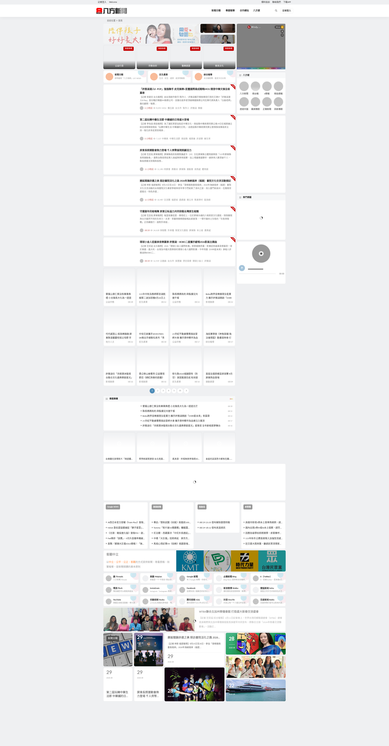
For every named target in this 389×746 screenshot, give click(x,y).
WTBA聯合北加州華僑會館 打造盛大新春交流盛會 (229, 611)
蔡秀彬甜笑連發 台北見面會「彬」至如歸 (154, 459)
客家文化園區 (181, 230)
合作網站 (244, 11)
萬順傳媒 (255, 109)
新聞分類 (216, 11)
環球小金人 (198, 261)
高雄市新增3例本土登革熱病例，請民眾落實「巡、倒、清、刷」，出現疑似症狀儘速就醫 (264, 522)
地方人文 (112, 213)
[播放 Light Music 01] (242, 268)
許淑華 (199, 139)
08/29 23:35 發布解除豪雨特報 (215, 522)
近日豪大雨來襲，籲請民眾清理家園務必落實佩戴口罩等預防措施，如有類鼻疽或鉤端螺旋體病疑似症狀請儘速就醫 (264, 544)
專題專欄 (113, 399)
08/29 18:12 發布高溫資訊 (212, 528)
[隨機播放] (271, 279)
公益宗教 (110, 302)
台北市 (178, 108)
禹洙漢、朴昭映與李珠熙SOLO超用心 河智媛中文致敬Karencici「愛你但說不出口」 (187, 459)
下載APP (287, 2)
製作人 (186, 108)
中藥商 (165, 139)
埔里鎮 (192, 139)
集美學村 (198, 200)
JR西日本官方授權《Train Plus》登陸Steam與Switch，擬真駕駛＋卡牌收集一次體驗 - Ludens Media (127, 522)
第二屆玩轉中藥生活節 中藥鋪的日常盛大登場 (164, 120)
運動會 (190, 169)
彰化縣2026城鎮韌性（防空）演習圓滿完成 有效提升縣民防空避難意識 (185, 378)
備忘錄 (171, 108)
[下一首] (247, 279)
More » (230, 108)
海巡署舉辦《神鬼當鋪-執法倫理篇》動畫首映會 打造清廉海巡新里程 (219, 338)
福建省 (175, 200)
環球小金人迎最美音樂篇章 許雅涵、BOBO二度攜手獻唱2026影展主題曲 (178, 242)
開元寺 (190, 200)
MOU (164, 108)
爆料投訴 (265, 2)
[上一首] (241, 279)
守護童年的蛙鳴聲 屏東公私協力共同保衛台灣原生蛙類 (169, 211)
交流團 (167, 200)
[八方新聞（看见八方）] (112, 11)
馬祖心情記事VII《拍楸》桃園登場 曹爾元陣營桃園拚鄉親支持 (172, 544)
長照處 (197, 169)
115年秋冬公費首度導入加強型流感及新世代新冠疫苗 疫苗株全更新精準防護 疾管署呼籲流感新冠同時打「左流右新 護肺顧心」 (264, 538)
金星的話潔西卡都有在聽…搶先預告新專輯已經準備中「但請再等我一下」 (220, 459)
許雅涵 (193, 108)
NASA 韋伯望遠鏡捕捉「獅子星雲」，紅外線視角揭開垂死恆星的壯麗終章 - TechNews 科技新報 (127, 528)
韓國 (200, 108)
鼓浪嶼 (207, 200)
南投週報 (278, 93)
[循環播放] (265, 279)
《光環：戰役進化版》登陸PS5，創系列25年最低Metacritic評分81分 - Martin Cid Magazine (127, 533)
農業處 (207, 230)
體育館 (205, 169)
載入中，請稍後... (117, 493)
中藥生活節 (174, 139)
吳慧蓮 (178, 261)
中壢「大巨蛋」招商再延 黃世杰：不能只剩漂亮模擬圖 (172, 538)
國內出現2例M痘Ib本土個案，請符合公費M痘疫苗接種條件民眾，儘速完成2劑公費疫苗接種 (264, 528)
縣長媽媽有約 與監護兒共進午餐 (159, 411)
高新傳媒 (278, 109)
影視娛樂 (112, 91)
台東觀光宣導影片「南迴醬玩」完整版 (120, 459)
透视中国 (244, 109)
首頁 (120, 21)
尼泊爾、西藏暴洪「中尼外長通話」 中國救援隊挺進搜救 (172, 533)
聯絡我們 (276, 2)
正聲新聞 (267, 109)
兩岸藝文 (112, 183)
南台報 (255, 93)
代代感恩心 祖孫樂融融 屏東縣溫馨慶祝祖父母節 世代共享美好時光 (119, 338)
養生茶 (207, 139)
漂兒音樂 (187, 261)
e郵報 (267, 93)
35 (180, 391)
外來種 (171, 230)
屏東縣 (182, 169)
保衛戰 (163, 230)
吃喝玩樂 (112, 121)
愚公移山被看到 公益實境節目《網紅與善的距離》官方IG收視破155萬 (152, 378)
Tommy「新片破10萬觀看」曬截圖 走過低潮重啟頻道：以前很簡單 (172, 528)
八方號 (256, 11)
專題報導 (230, 11)
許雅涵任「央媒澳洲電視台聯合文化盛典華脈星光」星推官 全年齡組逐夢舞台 (119, 378)
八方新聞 (244, 93)
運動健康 (112, 152)
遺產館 (182, 200)
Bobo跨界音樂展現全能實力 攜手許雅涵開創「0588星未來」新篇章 (219, 298)
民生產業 (143, 302)
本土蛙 (200, 230)
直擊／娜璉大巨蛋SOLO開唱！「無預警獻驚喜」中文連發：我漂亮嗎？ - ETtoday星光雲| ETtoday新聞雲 (127, 544)
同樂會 (167, 169)
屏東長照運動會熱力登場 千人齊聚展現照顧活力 (165, 150)
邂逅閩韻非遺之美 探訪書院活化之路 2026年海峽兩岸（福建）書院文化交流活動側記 (185, 181)
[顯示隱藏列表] (281, 279)
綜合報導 (210, 342)
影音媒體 (110, 436)
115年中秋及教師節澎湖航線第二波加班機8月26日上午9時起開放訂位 (152, 298)
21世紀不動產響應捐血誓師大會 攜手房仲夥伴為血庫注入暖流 (185, 338)
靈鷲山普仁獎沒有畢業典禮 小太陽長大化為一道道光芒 (118, 298)
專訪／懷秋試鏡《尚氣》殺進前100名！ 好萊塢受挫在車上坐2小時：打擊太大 (172, 522)
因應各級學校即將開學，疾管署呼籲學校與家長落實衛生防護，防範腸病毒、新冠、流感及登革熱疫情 (264, 533)
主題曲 (163, 261)
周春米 (175, 169)
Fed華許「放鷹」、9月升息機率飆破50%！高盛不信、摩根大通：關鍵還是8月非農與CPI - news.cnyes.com (127, 538)
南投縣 (184, 139)
